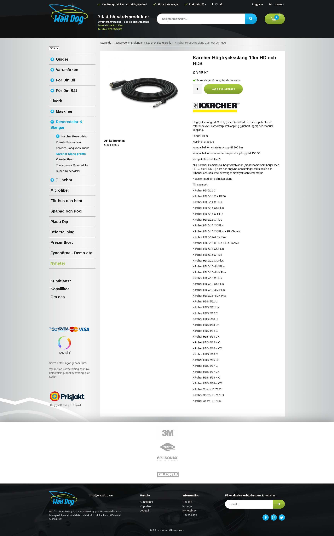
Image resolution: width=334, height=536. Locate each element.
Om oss (57, 297)
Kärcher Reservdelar (74, 136)
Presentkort (61, 242)
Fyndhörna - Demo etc (71, 253)
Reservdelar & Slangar (66, 125)
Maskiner (64, 111)
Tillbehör (64, 180)
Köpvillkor (59, 289)
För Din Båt (66, 90)
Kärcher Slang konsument (72, 148)
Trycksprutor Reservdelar (72, 165)
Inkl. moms (275, 4)
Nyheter (57, 263)
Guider (62, 59)
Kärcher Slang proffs (71, 153)
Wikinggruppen (176, 530)
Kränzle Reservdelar (69, 142)
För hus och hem (66, 201)
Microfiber (59, 190)
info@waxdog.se (101, 495)
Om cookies (189, 515)
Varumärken (67, 70)
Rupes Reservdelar (68, 171)
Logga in (257, 4)
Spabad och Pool (66, 211)
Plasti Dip (59, 221)
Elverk (56, 101)
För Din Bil (65, 80)
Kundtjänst (60, 281)
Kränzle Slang (64, 159)
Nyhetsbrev (189, 510)
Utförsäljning (62, 232)
